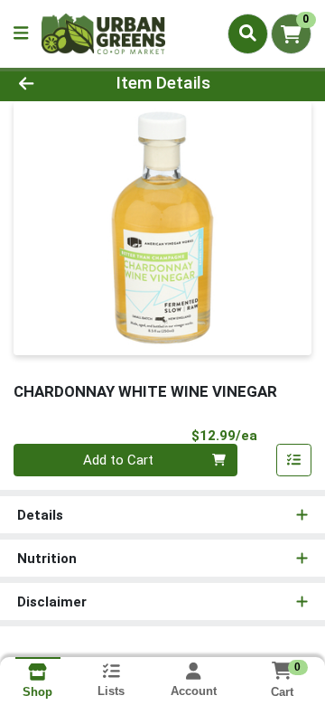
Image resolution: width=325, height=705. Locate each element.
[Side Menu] (21, 34)
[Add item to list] (294, 460)
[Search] (247, 33)
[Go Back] (51, 83)
